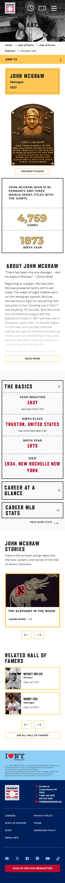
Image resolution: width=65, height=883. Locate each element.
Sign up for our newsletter (32, 868)
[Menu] (54, 8)
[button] (26, 635)
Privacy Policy (43, 816)
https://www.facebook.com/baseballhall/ (27, 858)
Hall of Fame (26, 45)
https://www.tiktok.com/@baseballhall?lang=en (58, 858)
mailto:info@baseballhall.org (7, 858)
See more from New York (32, 430)
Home (8, 45)
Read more (32, 358)
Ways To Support (16, 823)
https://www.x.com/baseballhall (17, 858)
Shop (8, 831)
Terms (38, 823)
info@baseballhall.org (50, 801)
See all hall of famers (32, 735)
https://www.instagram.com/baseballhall (37, 858)
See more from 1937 (32, 409)
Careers (10, 816)
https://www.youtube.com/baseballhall (48, 858)
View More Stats (41, 522)
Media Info (12, 838)
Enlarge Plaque (32, 171)
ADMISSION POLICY (45, 831)
